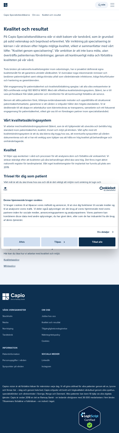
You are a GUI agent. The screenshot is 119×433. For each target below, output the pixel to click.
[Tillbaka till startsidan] (5, 5)
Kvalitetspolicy (11, 259)
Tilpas (57, 241)
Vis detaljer (103, 232)
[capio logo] (13, 296)
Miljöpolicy (9, 266)
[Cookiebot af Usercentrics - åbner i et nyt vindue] (101, 189)
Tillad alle (97, 241)
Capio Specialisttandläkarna (17, 15)
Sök (103, 5)
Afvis (22, 241)
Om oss (36, 15)
